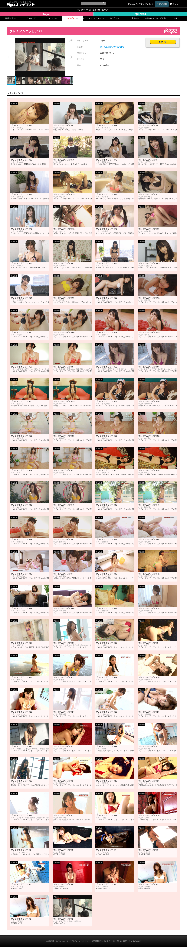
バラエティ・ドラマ (93, 18)
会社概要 (50, 941)
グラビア (72, 18)
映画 (176, 18)
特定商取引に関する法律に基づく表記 (109, 941)
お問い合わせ (62, 941)
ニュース (52, 18)
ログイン (163, 42)
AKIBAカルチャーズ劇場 (155, 18)
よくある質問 (135, 941)
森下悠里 (104, 47)
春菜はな (120, 47)
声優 (135, 18)
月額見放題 (10, 18)
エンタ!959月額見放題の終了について (93, 10)
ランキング (31, 18)
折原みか (112, 47)
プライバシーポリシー (80, 941)
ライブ (114, 18)
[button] (71, 41)
